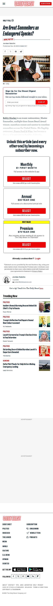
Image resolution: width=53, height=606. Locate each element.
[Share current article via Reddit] (21, 51)
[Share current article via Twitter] (10, 51)
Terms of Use (32, 106)
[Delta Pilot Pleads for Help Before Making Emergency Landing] (44, 370)
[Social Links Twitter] (18, 576)
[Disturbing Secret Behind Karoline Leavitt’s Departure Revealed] (44, 356)
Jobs (21, 585)
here (41, 288)
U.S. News (6, 555)
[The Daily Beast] (24, 3)
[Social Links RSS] (33, 576)
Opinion (5, 559)
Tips (17, 585)
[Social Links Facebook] (13, 576)
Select (26, 178)
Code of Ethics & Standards (13, 587)
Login (38, 258)
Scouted (5, 564)
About (4, 585)
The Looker (6, 537)
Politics (5, 529)
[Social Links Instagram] (23, 576)
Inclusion (28, 587)
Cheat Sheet (7, 524)
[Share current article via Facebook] (5, 51)
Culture (5, 551)
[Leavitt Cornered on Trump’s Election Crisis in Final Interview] (44, 341)
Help (35, 585)
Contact (11, 585)
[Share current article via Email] (16, 51)
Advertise (28, 585)
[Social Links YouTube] (28, 576)
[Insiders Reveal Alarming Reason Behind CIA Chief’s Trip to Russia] (44, 312)
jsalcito (16, 280)
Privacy (40, 585)
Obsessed (6, 533)
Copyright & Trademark (11, 589)
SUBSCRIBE (45, 4)
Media (4, 542)
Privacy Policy (42, 106)
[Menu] (6, 3)
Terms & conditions (40, 587)
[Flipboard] (38, 576)
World (5, 546)
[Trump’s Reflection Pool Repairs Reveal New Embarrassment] (44, 326)
